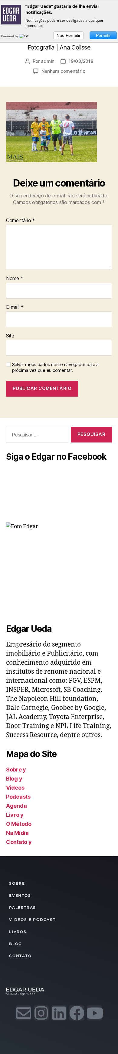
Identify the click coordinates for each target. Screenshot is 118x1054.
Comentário (20, 220)
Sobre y (16, 769)
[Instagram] (41, 1012)
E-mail (14, 307)
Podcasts (18, 797)
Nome (14, 278)
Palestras (22, 907)
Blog (15, 943)
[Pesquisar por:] (36, 436)
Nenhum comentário (63, 71)
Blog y (14, 778)
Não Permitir (68, 35)
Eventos (20, 895)
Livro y (15, 815)
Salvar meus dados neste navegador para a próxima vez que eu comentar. (55, 367)
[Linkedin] (59, 1012)
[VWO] (25, 36)
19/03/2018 (81, 61)
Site (10, 336)
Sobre (17, 883)
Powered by (10, 36)
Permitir (103, 35)
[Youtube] (94, 1012)
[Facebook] (76, 1012)
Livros (18, 931)
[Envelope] (23, 1012)
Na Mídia (17, 833)
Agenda (16, 806)
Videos (15, 787)
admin (47, 61)
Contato (20, 955)
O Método (18, 824)
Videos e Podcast (32, 919)
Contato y (19, 842)
